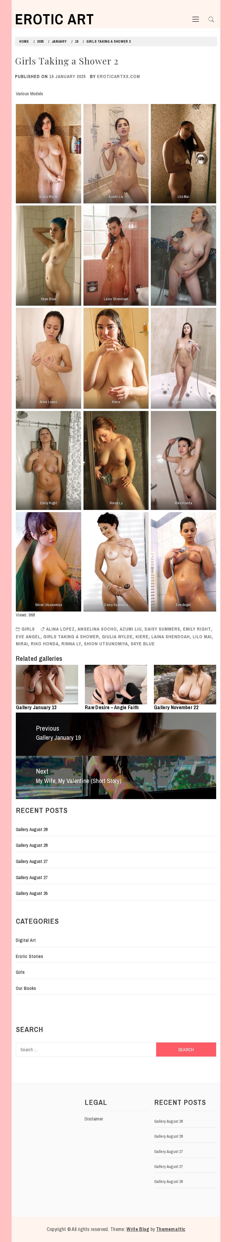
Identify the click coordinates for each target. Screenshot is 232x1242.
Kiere (142, 636)
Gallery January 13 (36, 707)
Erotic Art (54, 19)
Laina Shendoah (170, 636)
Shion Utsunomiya (106, 644)
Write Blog (137, 1229)
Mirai (22, 644)
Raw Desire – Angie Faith (112, 707)
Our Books (26, 988)
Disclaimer (94, 1119)
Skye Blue (143, 644)
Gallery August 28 (32, 829)
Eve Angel (28, 636)
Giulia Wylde (117, 636)
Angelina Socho (97, 629)
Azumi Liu (131, 629)
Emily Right (197, 629)
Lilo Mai (202, 636)
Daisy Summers (162, 629)
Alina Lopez (60, 629)
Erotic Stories (29, 956)
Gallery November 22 (176, 707)
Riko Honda (45, 644)
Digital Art (26, 940)
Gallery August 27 (32, 861)
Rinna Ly (71, 644)
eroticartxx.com (118, 76)
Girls (28, 629)
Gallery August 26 (32, 893)
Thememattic (171, 1229)
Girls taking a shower (71, 636)
